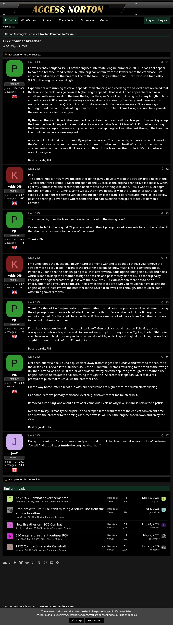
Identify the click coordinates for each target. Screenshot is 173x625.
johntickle (154, 512)
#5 (167, 302)
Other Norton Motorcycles (54, 539)
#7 (167, 435)
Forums (10, 20)
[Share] (162, 62)
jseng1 (19, 516)
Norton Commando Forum (54, 501)
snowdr (19, 550)
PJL (7, 46)
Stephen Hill (22, 528)
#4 (167, 257)
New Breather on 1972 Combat (39, 524)
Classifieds (66, 20)
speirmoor (154, 538)
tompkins (20, 501)
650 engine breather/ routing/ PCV (42, 535)
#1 (167, 62)
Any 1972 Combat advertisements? (42, 498)
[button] (53, 20)
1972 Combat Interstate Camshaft (41, 546)
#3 (167, 213)
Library (46, 20)
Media (104, 20)
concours (154, 549)
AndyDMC (21, 539)
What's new (28, 20)
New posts (9, 26)
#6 (167, 356)
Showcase (87, 20)
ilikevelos (154, 527)
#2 (167, 168)
